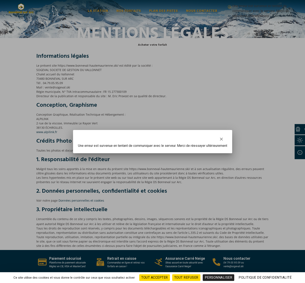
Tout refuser (186, 277)
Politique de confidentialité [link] (265, 277)
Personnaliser (218, 277)
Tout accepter (154, 277)
